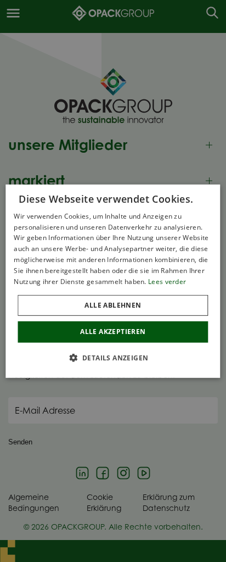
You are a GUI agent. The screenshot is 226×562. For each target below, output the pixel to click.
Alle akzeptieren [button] (112, 331)
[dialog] (112, 280)
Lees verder (167, 281)
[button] (113, 357)
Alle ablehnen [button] (112, 305)
